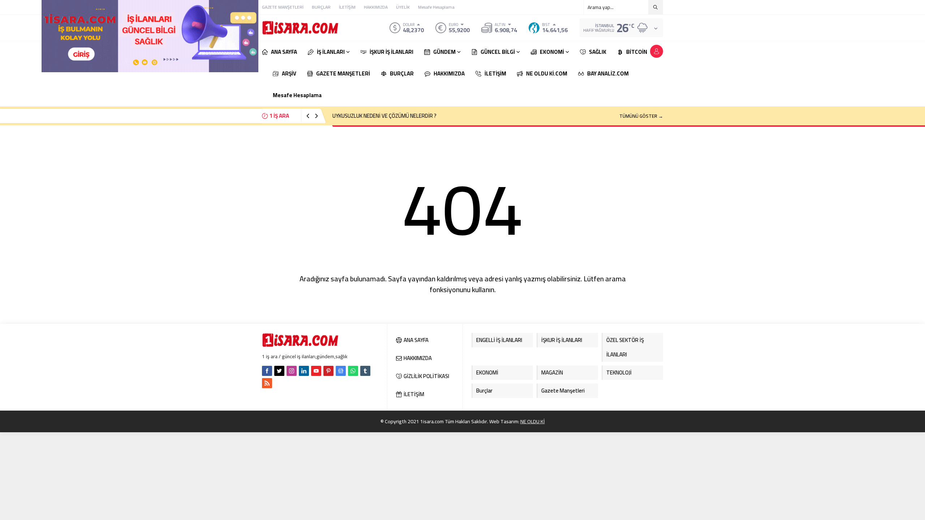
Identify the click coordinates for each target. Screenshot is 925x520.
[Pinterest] (328, 371)
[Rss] (267, 383)
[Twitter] (279, 371)
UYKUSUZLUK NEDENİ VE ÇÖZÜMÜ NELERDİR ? (384, 115)
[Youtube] (316, 371)
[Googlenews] (341, 371)
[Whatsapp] (353, 371)
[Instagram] (292, 371)
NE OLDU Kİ (532, 421)
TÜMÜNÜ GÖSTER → (641, 116)
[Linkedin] (304, 371)
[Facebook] (267, 371)
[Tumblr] (365, 371)
